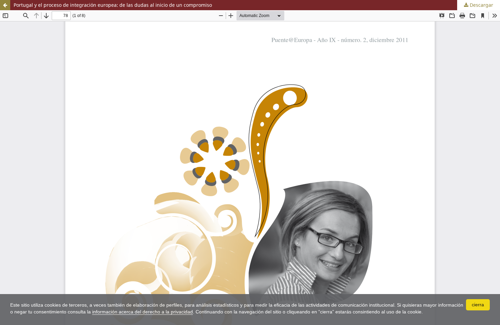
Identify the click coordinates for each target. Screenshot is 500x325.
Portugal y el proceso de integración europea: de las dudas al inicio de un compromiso (113, 5)
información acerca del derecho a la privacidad (142, 311)
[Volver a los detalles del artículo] (5, 5)
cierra (478, 304)
